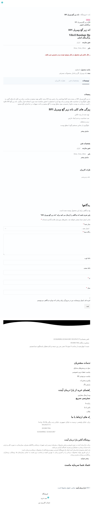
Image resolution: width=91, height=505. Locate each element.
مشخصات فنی (74, 81)
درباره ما (88, 403)
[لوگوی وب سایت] (45, 3)
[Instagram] (88, 355)
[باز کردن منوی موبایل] (88, 3)
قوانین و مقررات (85, 380)
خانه (89, 15)
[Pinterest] (82, 355)
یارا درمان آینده (81, 488)
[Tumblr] (70, 355)
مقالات (89, 411)
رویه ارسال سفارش (84, 395)
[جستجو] (7, 3)
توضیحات (85, 81)
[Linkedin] (76, 355)
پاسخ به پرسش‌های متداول (82, 368)
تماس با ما (87, 407)
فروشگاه (84, 15)
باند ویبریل (83, 73)
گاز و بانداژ (75, 73)
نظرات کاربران (60, 81)
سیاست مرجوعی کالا (84, 376)
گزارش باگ (87, 384)
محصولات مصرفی (65, 73)
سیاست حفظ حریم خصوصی (81, 372)
